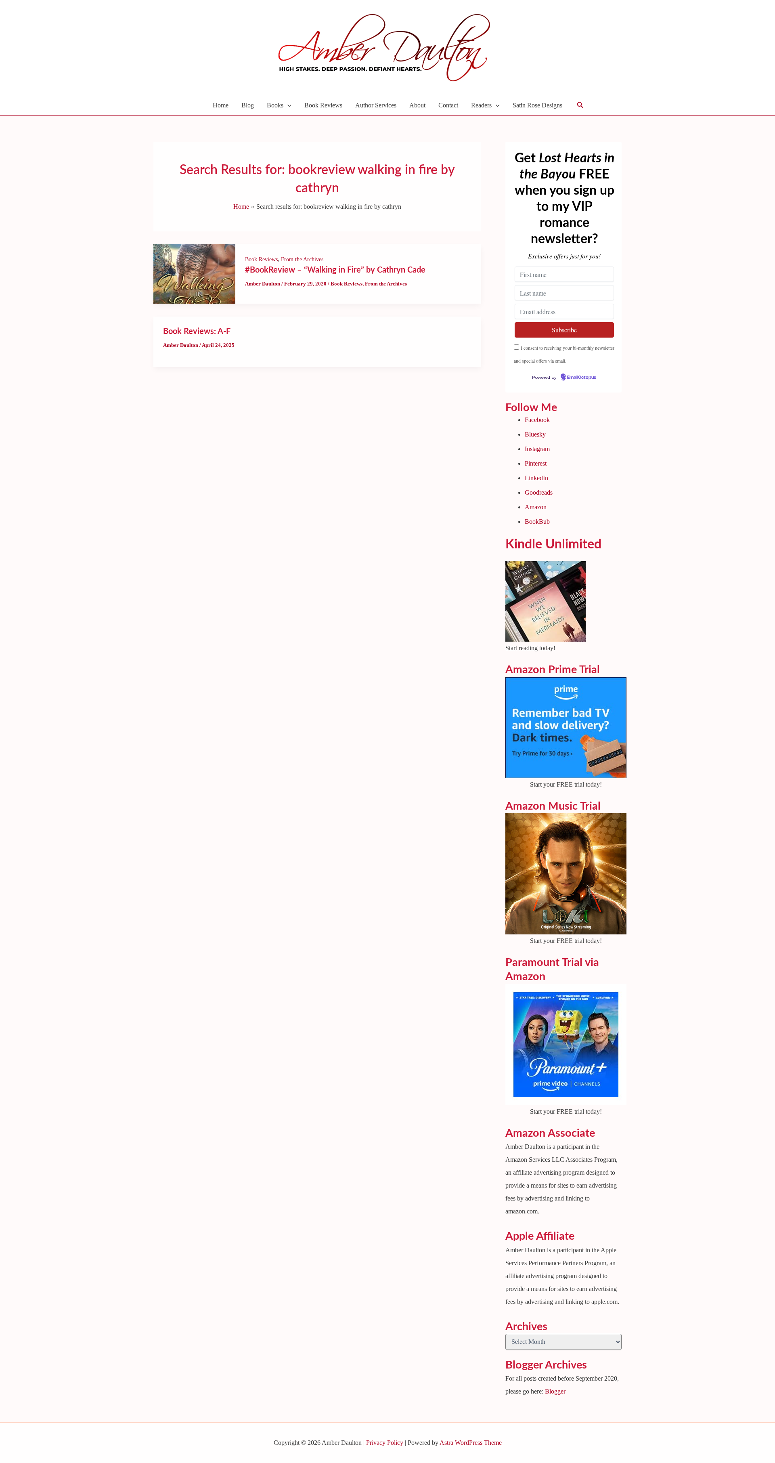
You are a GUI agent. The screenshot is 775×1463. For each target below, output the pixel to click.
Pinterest (536, 463)
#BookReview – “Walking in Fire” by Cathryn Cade (335, 270)
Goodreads (539, 492)
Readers (481, 105)
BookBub (537, 521)
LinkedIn (536, 477)
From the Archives (302, 259)
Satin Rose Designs (537, 105)
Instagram (537, 448)
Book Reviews (323, 105)
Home (220, 105)
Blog (247, 105)
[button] (287, 105)
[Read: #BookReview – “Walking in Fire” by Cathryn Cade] (194, 273)
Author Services (375, 105)
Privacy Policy (384, 1442)
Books (275, 105)
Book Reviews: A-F (196, 331)
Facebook (537, 419)
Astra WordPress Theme (471, 1442)
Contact (448, 105)
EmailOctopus (581, 378)
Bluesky (535, 434)
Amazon (536, 507)
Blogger (555, 1391)
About (417, 105)
